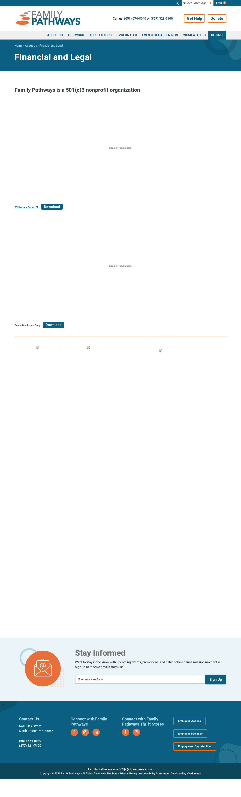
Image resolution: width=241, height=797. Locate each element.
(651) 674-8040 (135, 18)
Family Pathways (48, 19)
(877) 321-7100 (162, 18)
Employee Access (189, 721)
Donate (217, 18)
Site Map (112, 773)
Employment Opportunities (195, 746)
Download (52, 207)
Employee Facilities (190, 733)
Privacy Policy (128, 773)
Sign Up (215, 679)
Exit (219, 3)
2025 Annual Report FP (27, 207)
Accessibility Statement (154, 773)
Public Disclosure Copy (27, 325)
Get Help (194, 18)
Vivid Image (194, 773)
